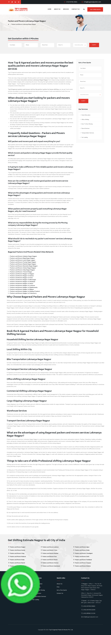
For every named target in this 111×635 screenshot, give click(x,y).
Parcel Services (85, 128)
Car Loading (85, 137)
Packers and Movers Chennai (50, 563)
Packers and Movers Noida (17, 560)
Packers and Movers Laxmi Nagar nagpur (22, 260)
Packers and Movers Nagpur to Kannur (22, 276)
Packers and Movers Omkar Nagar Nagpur (23, 268)
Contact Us (75, 9)
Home (49, 9)
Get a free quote (95, 10)
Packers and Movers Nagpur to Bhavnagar (23, 280)
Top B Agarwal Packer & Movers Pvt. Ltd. (61, 630)
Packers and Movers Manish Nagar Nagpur (23, 264)
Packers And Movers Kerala (17, 550)
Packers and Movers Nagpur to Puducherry (23, 293)
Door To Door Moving (87, 124)
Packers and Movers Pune (49, 556)
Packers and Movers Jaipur (82, 547)
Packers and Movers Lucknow (50, 547)
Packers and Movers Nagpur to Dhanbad (22, 281)
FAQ (58, 587)
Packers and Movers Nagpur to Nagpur (22, 274)
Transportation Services (88, 133)
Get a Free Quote (62, 590)
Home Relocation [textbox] (79, 45)
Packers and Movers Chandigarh (84, 553)
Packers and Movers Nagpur (17, 547)
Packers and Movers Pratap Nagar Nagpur (23, 262)
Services (66, 9)
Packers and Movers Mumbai (50, 553)
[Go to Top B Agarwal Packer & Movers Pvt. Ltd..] (8, 24)
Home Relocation (86, 115)
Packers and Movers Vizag (17, 553)
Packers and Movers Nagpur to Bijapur (22, 289)
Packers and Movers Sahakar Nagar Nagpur (23, 256)
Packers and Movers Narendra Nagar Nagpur (24, 266)
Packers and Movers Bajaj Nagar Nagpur (22, 258)
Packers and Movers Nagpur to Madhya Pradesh (25, 291)
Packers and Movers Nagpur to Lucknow (22, 285)
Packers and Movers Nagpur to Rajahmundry (23, 287)
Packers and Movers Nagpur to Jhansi (21, 283)
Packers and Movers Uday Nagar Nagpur (22, 270)
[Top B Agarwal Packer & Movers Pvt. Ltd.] (18, 9)
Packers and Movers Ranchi (17, 563)
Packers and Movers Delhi (82, 556)
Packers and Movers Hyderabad (51, 566)
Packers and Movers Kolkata (83, 566)
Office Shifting (85, 119)
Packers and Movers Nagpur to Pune (21, 278)
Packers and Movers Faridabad (83, 560)
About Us (57, 9)
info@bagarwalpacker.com (92, 2)
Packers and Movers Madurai (18, 556)
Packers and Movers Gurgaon (83, 563)
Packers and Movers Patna (49, 550)
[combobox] (80, 45)
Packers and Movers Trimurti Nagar (21, 272)
